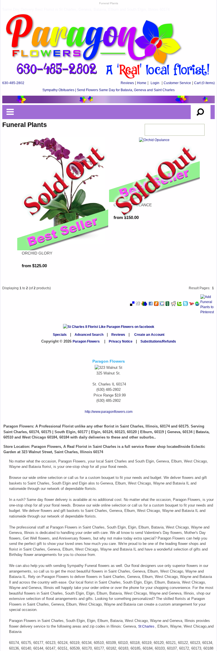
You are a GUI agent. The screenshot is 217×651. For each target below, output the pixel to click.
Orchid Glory (37, 253)
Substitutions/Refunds (158, 341)
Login (155, 83)
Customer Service (177, 83)
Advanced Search (89, 335)
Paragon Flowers (86, 341)
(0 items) (204, 83)
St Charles (146, 626)
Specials (60, 335)
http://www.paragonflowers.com (109, 412)
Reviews (127, 83)
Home (141, 83)
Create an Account (149, 335)
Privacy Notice (121, 341)
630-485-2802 (13, 83)
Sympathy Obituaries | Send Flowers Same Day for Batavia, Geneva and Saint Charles (108, 90)
